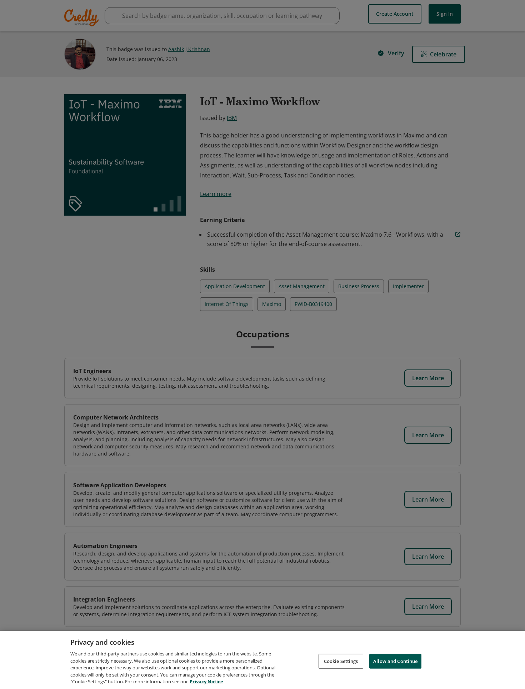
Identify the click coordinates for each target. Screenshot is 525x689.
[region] (262, 660)
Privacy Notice (206, 681)
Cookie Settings (341, 661)
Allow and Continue (395, 661)
